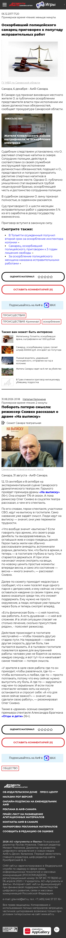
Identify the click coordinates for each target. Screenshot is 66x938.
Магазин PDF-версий (17, 796)
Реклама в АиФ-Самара (19, 809)
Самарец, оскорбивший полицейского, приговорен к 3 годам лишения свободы (31, 249)
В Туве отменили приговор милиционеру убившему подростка (38, 381)
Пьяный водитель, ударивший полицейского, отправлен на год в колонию (34, 361)
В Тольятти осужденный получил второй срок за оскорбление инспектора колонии (34, 239)
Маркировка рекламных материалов (30, 826)
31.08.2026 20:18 (11, 399)
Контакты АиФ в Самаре (20, 821)
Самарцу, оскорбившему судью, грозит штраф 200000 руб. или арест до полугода (38, 348)
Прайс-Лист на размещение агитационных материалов (23, 816)
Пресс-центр (49, 792)
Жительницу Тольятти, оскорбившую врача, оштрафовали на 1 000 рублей (36, 337)
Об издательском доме (20, 792)
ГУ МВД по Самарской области (21, 82)
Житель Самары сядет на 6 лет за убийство (38, 369)
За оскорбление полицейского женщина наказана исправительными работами (32, 260)
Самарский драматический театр (22, 469)
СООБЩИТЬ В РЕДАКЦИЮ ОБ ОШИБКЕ (28, 831)
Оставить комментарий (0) (33, 289)
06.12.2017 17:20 (10, 13)
